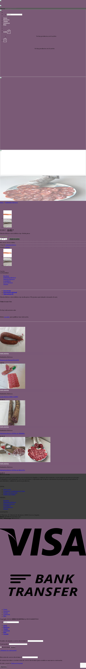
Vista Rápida (4, 353)
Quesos (5, 284)
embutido (7, 247)
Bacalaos (6, 276)
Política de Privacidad (17, 663)
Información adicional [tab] (10, 292)
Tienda (5, 613)
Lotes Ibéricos (8, 282)
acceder (7, 317)
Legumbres (7, 281)
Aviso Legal (7, 489)
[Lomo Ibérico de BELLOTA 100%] (7, 218)
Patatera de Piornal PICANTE (9, 360)
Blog (4, 616)
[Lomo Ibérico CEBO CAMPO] (12, 388)
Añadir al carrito (14, 239)
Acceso (13, 647)
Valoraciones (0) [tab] (8, 294)
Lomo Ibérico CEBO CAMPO (9, 397)
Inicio (2, 202)
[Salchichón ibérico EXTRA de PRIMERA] (12, 425)
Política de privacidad (10, 493)
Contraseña (4, 644)
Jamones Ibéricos (9, 279)
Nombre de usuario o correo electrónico (13, 641)
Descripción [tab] (7, 290)
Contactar (6, 614)
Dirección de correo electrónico (11, 657)
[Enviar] (4, 624)
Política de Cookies (9, 494)
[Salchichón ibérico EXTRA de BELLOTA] (7, 227)
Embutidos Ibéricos (11, 202)
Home (5, 609)
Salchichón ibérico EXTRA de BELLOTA (12, 470)
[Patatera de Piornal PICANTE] (12, 351)
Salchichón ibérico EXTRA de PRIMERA (12, 433)
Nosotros (6, 611)
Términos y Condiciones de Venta (14, 491)
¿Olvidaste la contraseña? (8, 650)
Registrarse (3, 666)
